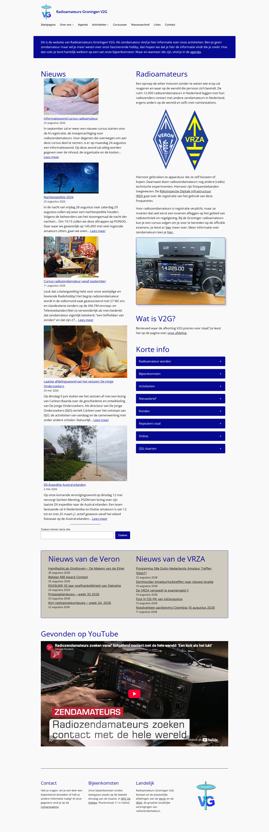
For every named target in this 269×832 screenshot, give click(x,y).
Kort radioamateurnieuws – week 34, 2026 (79, 603)
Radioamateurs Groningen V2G (81, 11)
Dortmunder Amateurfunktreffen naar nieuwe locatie (174, 582)
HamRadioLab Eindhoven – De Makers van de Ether (86, 568)
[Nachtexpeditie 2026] (71, 179)
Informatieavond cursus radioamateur (71, 118)
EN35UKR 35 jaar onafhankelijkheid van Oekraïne (84, 586)
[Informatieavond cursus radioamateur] (71, 97)
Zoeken (122, 535)
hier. (170, 232)
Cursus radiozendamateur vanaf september (75, 281)
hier (168, 227)
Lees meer (51, 157)
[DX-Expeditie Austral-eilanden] (85, 454)
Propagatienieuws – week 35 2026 (73, 594)
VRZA (139, 802)
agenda (195, 52)
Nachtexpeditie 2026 (59, 197)
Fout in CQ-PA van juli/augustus (159, 599)
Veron (162, 798)
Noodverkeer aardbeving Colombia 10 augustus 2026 (175, 607)
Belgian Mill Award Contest (68, 577)
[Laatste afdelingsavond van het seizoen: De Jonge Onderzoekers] (85, 352)
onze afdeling (176, 333)
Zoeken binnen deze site (55, 529)
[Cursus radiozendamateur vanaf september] (71, 257)
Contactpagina (50, 807)
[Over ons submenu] (73, 25)
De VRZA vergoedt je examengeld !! (162, 590)
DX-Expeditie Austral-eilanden (65, 485)
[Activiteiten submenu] (108, 25)
